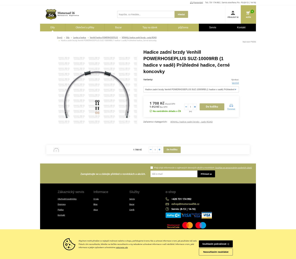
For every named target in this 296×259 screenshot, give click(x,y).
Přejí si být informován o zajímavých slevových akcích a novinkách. (203, 167)
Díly (67, 37)
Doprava (62, 204)
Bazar (131, 204)
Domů (59, 37)
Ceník (131, 209)
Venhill (235, 83)
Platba (61, 209)
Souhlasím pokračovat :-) (215, 243)
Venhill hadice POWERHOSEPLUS (104, 37)
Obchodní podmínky (67, 198)
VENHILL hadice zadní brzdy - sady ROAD (139, 37)
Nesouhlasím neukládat (215, 251)
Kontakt (61, 215)
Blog (95, 204)
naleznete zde (122, 247)
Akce (95, 209)
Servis (132, 198)
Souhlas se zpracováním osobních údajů (233, 167)
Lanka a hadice (79, 37)
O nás (96, 198)
